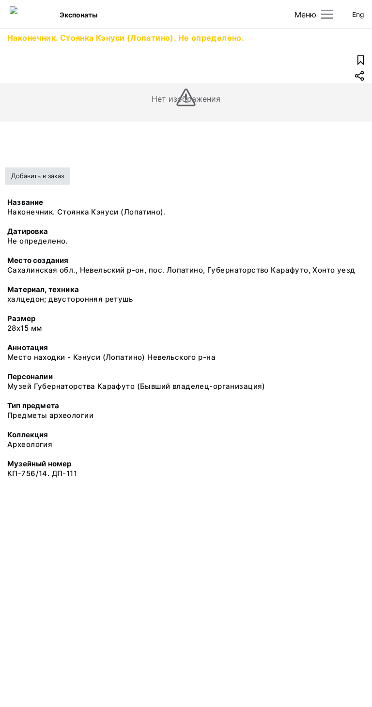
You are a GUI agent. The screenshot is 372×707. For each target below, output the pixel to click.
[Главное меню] (327, 14)
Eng (358, 14)
